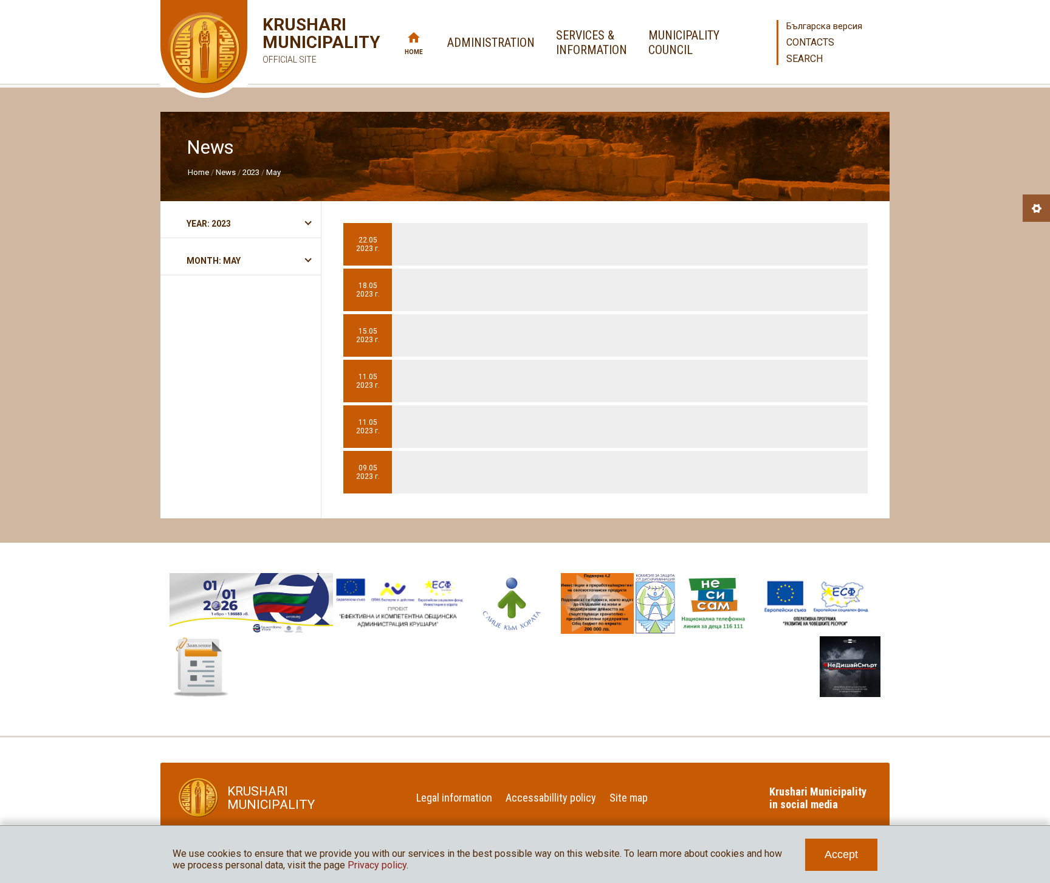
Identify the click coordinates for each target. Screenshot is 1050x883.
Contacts (810, 42)
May (273, 172)
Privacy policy (377, 865)
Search (804, 58)
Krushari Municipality (303, 40)
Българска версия (824, 26)
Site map (628, 797)
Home (414, 52)
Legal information (454, 797)
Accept (841, 854)
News (226, 172)
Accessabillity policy (551, 797)
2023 (250, 172)
